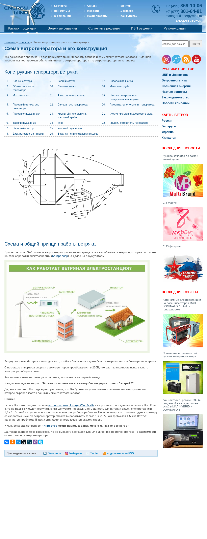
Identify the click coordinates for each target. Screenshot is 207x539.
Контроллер (60, 255)
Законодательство (175, 97)
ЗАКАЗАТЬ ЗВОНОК (188, 20)
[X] (23, 442)
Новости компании (175, 103)
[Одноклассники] (12, 442)
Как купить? (129, 15)
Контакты (60, 5)
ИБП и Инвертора (175, 74)
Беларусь (169, 126)
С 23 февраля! (172, 246)
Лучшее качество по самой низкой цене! (180, 157)
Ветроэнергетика (174, 80)
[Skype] (40, 442)
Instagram (75, 453)
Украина (168, 132)
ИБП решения (141, 28)
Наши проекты (97, 15)
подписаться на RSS (120, 453)
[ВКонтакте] (6, 442)
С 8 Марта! (170, 202)
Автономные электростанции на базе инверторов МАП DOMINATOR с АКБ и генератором (182, 304)
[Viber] (35, 442)
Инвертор (51, 425)
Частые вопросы (174, 91)
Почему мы (62, 10)
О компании (62, 15)
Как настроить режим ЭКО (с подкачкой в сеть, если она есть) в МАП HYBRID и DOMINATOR (182, 404)
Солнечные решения (104, 28)
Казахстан (169, 137)
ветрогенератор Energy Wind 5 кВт (71, 405)
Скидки (92, 5)
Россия (167, 120)
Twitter (94, 453)
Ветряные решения (62, 28)
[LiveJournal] (29, 442)
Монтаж (126, 5)
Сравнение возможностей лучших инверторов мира (180, 354)
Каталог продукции (22, 28)
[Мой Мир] (18, 442)
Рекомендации (175, 28)
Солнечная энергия (176, 86)
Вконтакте (54, 453)
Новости (93, 10)
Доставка (127, 10)
